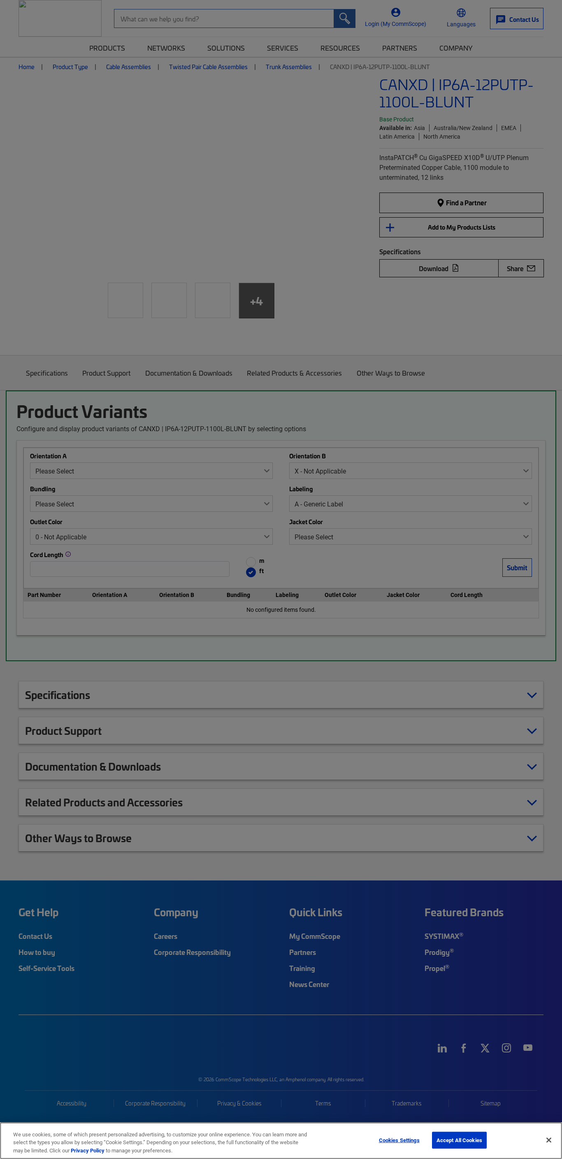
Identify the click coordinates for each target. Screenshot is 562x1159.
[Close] (549, 1140)
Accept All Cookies (459, 1139)
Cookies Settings (399, 1139)
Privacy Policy (88, 1150)
